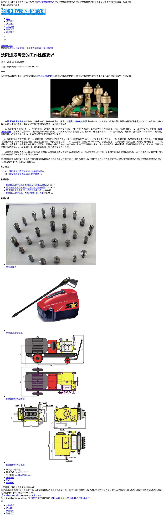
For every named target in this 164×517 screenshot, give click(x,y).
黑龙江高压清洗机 (46, 2)
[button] (5, 46)
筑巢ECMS (36, 495)
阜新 (62, 498)
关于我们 (10, 21)
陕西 (76, 498)
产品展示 (10, 24)
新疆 (58, 498)
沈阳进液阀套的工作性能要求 (39, 48)
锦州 (81, 498)
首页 (8, 19)
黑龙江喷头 (11, 267)
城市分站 (10, 483)
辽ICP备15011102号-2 (11, 495)
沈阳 (53, 498)
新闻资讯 (10, 29)
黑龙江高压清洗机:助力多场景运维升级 (24, 190)
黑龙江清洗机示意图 (15, 399)
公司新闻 (20, 48)
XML (8, 480)
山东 (67, 498)
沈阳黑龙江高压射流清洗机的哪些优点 (26, 171)
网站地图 (10, 478)
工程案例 (10, 27)
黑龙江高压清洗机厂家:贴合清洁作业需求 (25, 193)
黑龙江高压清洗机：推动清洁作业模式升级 (25, 185)
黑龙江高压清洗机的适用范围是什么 (25, 174)
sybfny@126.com (23, 475)
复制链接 (33, 498)
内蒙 (72, 498)
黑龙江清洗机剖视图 (15, 465)
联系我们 (10, 32)
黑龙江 (87, 498)
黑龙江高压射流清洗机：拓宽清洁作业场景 (25, 187)
